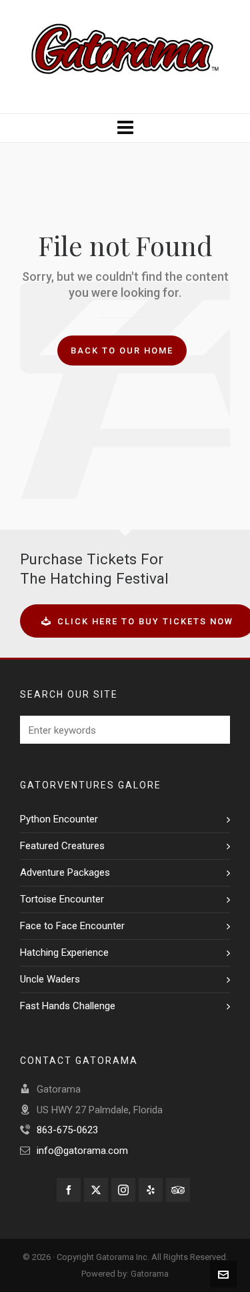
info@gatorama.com (82, 1151)
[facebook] (69, 1190)
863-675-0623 (67, 1130)
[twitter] (96, 1190)
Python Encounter (59, 819)
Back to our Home (122, 351)
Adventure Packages (65, 872)
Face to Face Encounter (72, 926)
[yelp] (151, 1190)
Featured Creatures (62, 846)
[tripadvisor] (178, 1190)
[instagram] (123, 1190)
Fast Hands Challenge (67, 1006)
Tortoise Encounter (62, 899)
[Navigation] (125, 128)
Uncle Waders (50, 979)
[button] (213, 730)
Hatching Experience (64, 952)
